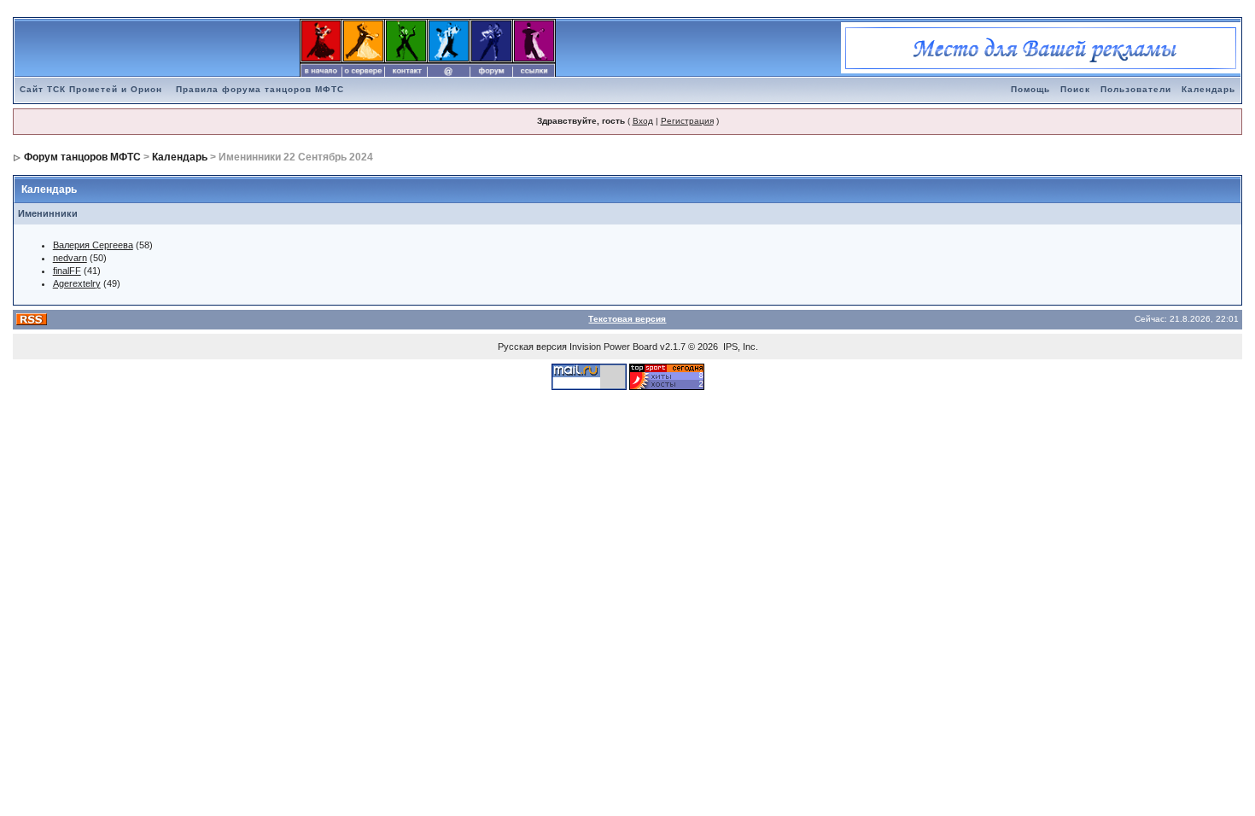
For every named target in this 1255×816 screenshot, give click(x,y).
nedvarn (70, 258)
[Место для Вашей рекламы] (1040, 47)
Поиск (1075, 89)
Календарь (1208, 89)
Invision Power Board (613, 346)
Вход (643, 120)
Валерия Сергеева (93, 245)
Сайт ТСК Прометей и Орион (91, 89)
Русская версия (532, 346)
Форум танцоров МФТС (82, 157)
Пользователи (1135, 89)
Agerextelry (77, 283)
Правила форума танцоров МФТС (260, 89)
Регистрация (687, 120)
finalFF (67, 270)
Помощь (1030, 89)
